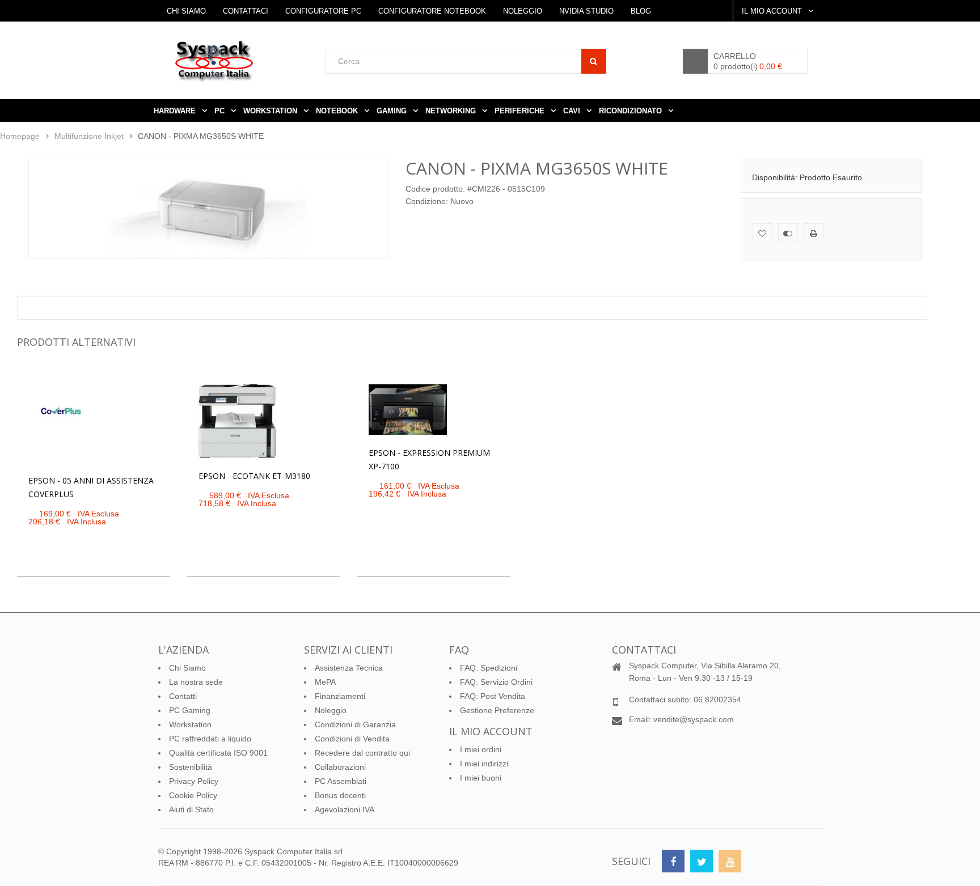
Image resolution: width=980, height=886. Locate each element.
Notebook (338, 111)
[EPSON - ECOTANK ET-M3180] (237, 421)
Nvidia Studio (586, 11)
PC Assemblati (340, 781)
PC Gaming (189, 710)
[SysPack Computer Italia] (249, 61)
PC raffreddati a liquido (210, 738)
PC (220, 111)
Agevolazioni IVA (344, 809)
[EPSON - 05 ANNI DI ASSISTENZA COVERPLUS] (67, 423)
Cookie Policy (193, 795)
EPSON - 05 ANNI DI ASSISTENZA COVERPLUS (91, 487)
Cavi (572, 111)
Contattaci (245, 11)
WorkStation (271, 111)
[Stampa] (813, 233)
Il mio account (491, 731)
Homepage (20, 136)
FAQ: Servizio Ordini (496, 681)
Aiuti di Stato (191, 809)
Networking (451, 111)
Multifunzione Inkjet (89, 136)
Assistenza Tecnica (349, 667)
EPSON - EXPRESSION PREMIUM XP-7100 (429, 459)
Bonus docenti (340, 795)
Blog (641, 11)
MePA (325, 681)
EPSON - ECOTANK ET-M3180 (254, 475)
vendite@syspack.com (693, 719)
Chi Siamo (186, 11)
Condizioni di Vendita (352, 738)
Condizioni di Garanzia (355, 724)
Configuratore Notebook (432, 11)
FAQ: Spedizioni (488, 667)
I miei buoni (480, 777)
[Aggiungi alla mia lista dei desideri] (762, 233)
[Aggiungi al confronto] (788, 233)
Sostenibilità (190, 766)
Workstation (190, 724)
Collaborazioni (340, 766)
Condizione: (426, 201)
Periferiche (521, 111)
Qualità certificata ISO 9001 (218, 752)
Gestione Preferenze (497, 710)
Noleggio (522, 11)
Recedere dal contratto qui (362, 752)
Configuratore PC (323, 11)
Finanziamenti (340, 696)
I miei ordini (480, 749)
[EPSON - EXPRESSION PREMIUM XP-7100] (408, 409)
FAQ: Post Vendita (492, 696)
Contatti (183, 696)
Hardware (176, 111)
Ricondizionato (631, 111)
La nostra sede (196, 681)
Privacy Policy (193, 781)
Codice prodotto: (435, 188)
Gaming (393, 111)
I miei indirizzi (484, 763)
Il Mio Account (773, 11)
